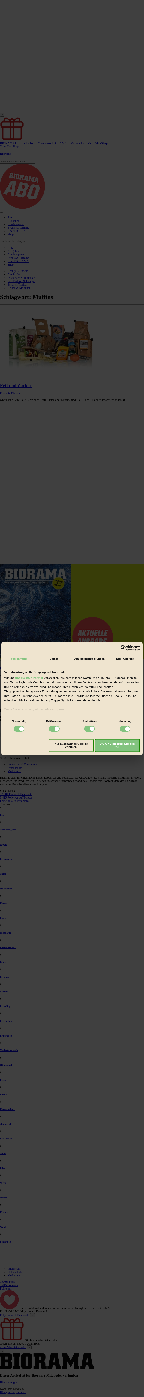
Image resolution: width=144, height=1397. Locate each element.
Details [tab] (54, 658)
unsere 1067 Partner (29, 677)
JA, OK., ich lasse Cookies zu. (117, 745)
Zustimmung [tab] (19, 658)
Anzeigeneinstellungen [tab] (89, 658)
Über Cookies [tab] (125, 658)
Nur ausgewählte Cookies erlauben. (71, 745)
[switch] (54, 729)
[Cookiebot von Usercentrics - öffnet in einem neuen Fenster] (123, 648)
